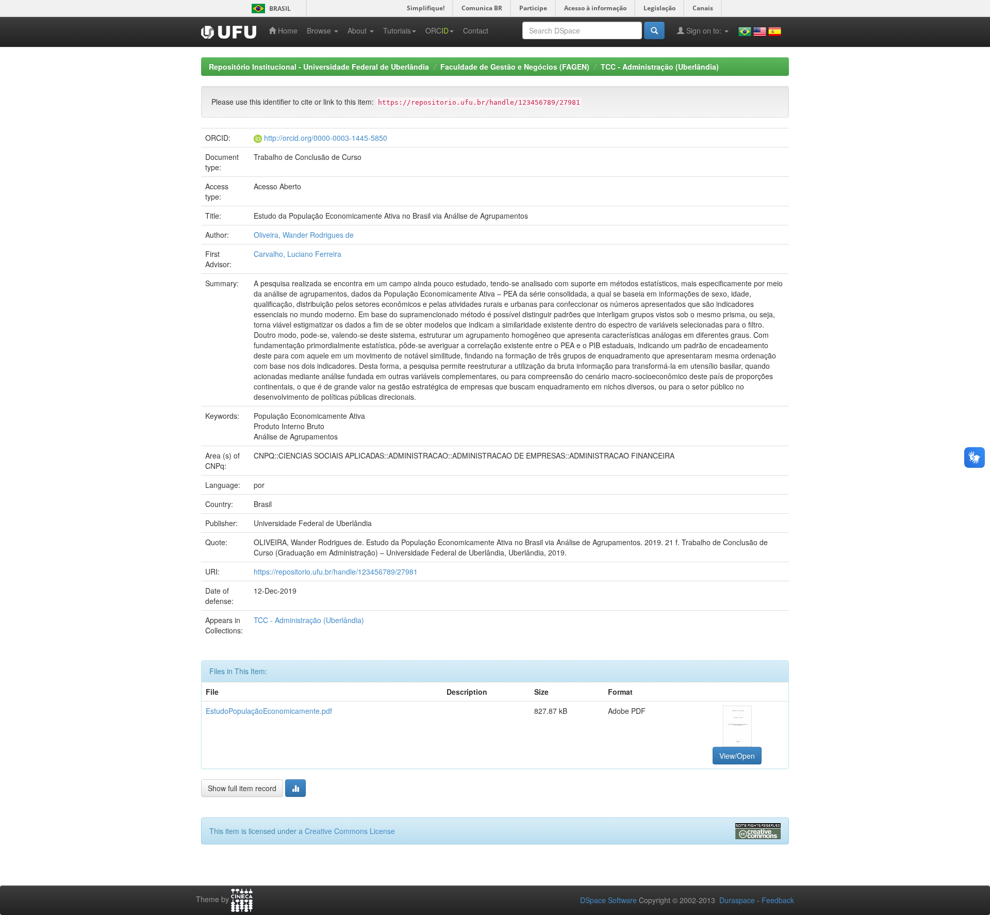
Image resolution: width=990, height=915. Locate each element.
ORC (437, 30)
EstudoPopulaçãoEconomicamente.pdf (269, 711)
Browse (320, 30)
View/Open (737, 755)
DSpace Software (608, 900)
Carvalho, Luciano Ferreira (297, 254)
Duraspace (737, 900)
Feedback (778, 900)
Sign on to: (703, 30)
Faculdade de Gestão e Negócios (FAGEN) (514, 66)
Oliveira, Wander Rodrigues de (304, 235)
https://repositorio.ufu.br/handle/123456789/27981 (336, 571)
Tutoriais (397, 30)
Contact (475, 30)
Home (287, 30)
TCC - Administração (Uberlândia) (660, 66)
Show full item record (242, 788)
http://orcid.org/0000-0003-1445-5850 (325, 138)
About (358, 30)
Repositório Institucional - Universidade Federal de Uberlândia (319, 66)
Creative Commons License (350, 831)
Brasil (269, 8)
